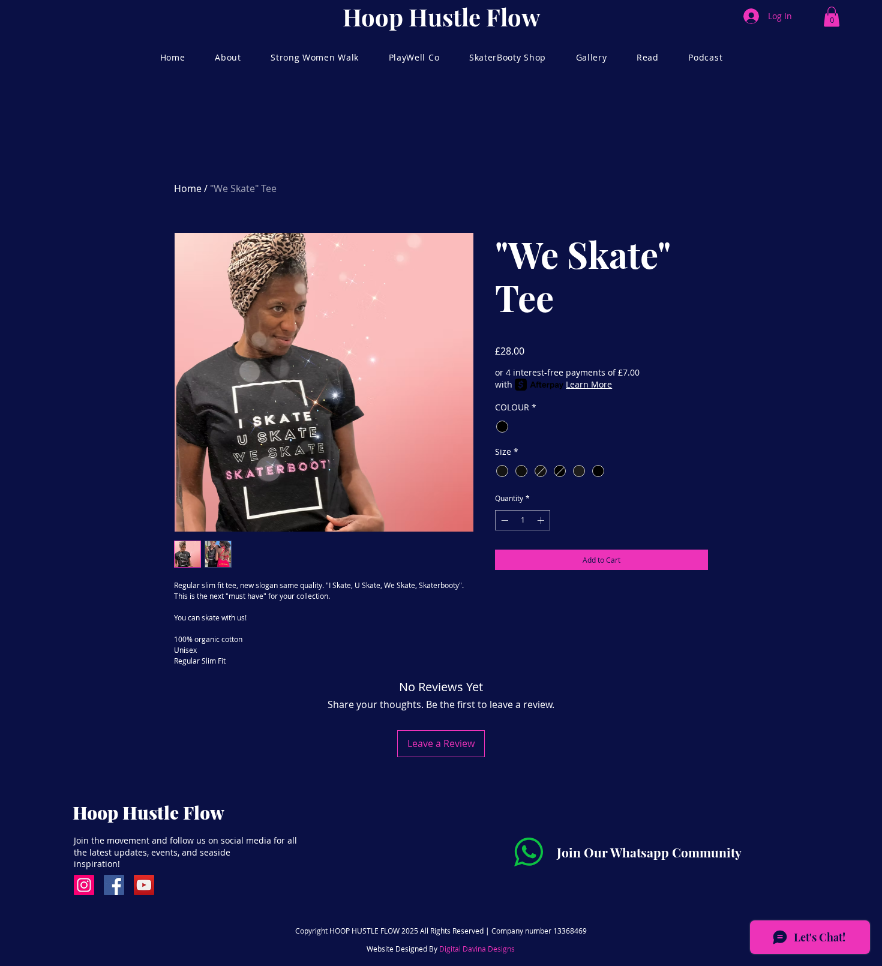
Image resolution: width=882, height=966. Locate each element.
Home (188, 188)
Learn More (589, 384)
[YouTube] (144, 885)
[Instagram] (84, 885)
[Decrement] (503, 520)
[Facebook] (114, 885)
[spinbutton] (522, 520)
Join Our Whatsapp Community (649, 852)
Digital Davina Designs (477, 948)
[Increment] (541, 520)
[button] (831, 16)
